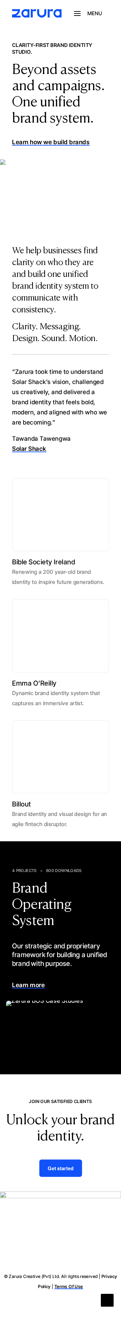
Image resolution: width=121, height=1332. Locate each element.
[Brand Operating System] (60, 1025)
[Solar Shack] (60, 193)
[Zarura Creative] (37, 13)
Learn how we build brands (51, 142)
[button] (91, 13)
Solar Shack (29, 448)
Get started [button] (60, 1168)
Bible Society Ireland (43, 562)
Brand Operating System (41, 905)
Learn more (28, 985)
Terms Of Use (68, 1286)
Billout (21, 804)
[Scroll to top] (107, 1299)
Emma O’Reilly (34, 683)
